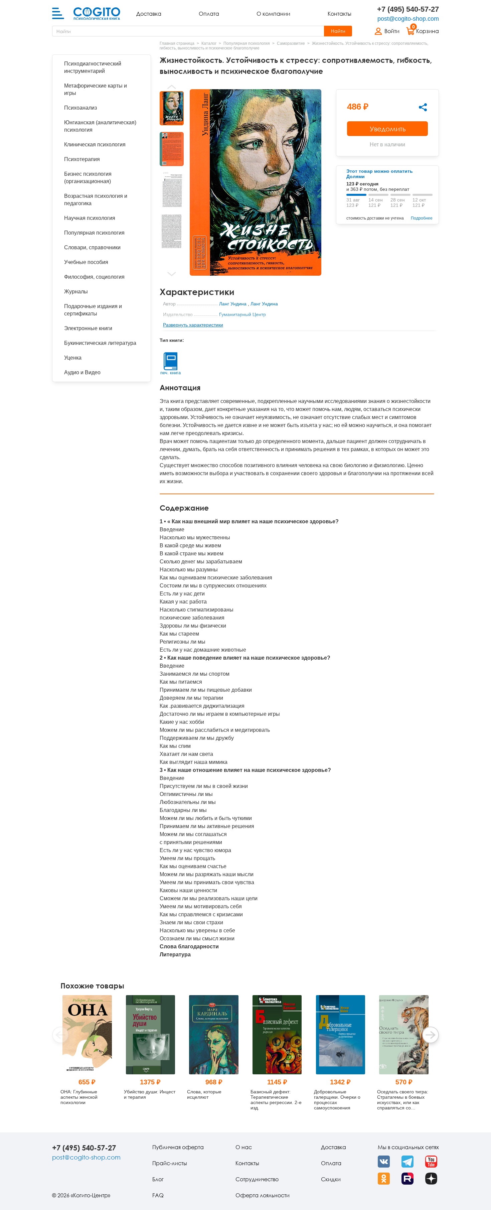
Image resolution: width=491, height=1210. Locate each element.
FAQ (158, 1195)
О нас (243, 1147)
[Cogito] (96, 13)
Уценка (72, 358)
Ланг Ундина (233, 303)
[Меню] (58, 13)
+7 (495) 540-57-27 (408, 9)
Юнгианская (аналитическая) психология (100, 126)
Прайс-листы (169, 1163)
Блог (158, 1179)
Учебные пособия (86, 262)
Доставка (148, 13)
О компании (273, 13)
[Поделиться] (423, 107)
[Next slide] (172, 274)
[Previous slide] (172, 87)
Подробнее (422, 218)
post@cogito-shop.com (408, 18)
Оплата (209, 13)
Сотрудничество (257, 1179)
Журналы (76, 291)
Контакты (339, 13)
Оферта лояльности (262, 1195)
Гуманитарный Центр (242, 314)
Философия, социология (94, 277)
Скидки (331, 1179)
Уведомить (387, 129)
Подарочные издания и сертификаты (93, 309)
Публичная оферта (178, 1147)
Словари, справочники (92, 247)
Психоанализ (80, 108)
